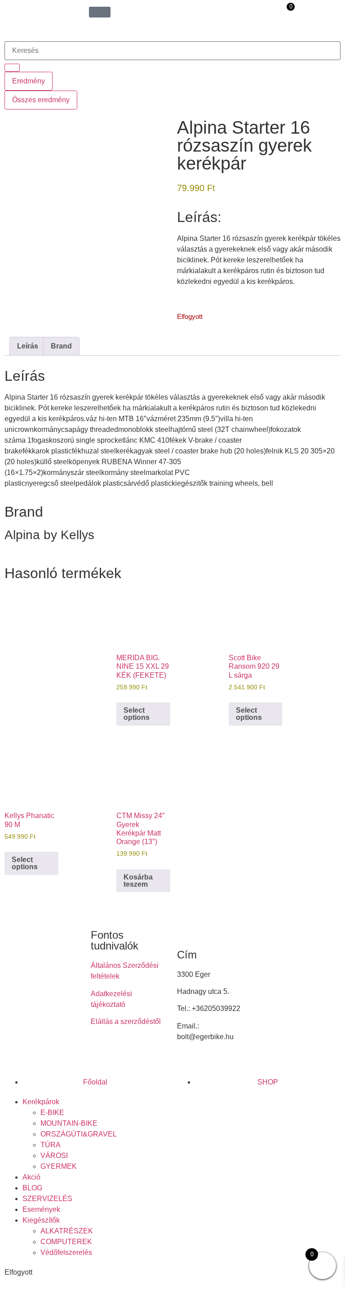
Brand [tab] (61, 346)
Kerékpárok (40, 1102)
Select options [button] (137, 713)
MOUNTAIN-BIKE (68, 1123)
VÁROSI (54, 1155)
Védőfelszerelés (66, 1252)
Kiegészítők (41, 1220)
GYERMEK (58, 1166)
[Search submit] (12, 68)
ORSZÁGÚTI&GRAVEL (78, 1134)
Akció (31, 1177)
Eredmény (28, 81)
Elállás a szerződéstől (126, 1021)
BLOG (32, 1188)
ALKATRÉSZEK (66, 1231)
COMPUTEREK (66, 1241)
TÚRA (50, 1145)
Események (41, 1209)
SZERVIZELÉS (47, 1198)
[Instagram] (126, 1053)
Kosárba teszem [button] (138, 880)
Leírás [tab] (27, 346)
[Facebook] (102, 1053)
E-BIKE (52, 1112)
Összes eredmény (41, 100)
